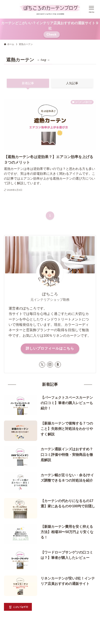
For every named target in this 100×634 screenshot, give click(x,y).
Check (52, 34)
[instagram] (50, 365)
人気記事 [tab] (72, 83)
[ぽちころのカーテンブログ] (50, 9)
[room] (58, 365)
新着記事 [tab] (28, 83)
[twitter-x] (42, 365)
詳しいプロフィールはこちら (50, 348)
